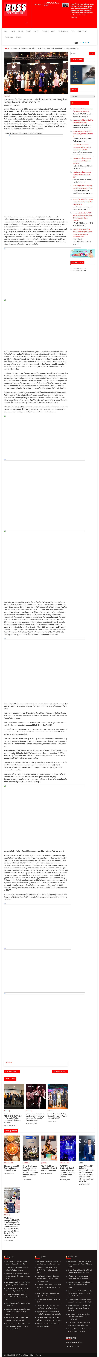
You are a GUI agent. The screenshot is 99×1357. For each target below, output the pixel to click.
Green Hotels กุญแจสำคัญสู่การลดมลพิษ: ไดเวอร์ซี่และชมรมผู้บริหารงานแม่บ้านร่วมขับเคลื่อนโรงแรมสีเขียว (30, 1171)
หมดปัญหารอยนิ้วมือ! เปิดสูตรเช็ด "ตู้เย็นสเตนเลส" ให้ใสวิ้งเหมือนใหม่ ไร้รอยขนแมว (18, 1311)
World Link (72, 1257)
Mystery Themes (35, 1355)
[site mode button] (76, 43)
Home (6, 31)
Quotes (36, 31)
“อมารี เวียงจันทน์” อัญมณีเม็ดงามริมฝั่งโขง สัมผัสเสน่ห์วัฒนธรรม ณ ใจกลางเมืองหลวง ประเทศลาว (13, 1071)
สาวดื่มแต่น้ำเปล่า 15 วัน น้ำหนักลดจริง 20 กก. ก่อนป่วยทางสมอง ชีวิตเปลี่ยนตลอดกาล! (79, 1308)
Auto (53, 31)
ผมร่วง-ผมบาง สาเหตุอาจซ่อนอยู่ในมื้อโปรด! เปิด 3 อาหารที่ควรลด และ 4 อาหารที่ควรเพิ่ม (79, 1316)
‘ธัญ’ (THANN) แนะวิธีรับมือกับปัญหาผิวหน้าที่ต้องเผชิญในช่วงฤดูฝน (49, 1168)
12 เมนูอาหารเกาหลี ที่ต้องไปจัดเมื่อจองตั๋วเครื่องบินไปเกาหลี (11, 1168)
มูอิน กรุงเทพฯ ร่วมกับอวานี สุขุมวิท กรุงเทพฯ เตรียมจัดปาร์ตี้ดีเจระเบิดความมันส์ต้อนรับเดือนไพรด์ (35, 1117)
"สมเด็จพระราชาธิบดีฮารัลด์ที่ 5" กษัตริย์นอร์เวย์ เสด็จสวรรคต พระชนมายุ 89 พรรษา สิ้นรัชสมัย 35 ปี (18, 1326)
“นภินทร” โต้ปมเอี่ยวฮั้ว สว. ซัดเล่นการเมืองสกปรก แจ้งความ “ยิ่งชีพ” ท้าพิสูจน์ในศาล (83, 202)
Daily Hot (10, 1257)
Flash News (9, 37)
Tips (73, 31)
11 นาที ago (68, 17)
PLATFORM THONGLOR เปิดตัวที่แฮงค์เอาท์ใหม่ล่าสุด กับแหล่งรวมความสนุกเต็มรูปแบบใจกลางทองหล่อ (67, 1171)
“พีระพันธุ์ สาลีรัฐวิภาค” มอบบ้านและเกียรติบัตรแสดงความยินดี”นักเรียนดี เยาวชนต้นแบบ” (60, 1071)
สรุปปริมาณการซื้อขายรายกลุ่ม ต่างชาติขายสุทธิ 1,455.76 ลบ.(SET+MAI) (82, 161)
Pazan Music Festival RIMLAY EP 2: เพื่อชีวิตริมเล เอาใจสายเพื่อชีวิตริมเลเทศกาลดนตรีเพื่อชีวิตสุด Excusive (13, 1118)
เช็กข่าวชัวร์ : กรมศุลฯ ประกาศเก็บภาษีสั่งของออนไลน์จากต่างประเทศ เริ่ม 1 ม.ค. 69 (49, 1287)
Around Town (82, 31)
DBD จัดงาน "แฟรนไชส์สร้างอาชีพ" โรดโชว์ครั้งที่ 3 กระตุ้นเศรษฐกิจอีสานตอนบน (48, 1270)
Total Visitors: (76, 270)
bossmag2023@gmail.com (74, 1342)
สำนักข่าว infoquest (80, 103)
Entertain (6, 96)
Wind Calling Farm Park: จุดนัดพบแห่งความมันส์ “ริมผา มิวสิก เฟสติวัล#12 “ (57, 1116)
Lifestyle (45, 31)
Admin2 (17, 105)
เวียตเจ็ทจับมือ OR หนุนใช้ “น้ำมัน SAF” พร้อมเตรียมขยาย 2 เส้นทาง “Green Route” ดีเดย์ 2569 (48, 1278)
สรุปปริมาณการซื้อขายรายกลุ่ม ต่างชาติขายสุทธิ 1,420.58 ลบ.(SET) (82, 174)
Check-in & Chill (63, 31)
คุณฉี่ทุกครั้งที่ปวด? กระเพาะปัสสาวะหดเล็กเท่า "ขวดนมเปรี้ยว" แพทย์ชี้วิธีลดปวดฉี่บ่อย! (18, 1276)
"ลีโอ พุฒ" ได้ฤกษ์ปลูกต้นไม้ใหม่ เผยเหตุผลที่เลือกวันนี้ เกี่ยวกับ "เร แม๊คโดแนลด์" (18, 1297)
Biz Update (41, 1257)
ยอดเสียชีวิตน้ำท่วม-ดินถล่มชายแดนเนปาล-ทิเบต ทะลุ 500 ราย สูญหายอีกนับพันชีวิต (82, 147)
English (18, 37)
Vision (28, 31)
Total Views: (76, 268)
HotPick (20, 31)
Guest (13, 31)
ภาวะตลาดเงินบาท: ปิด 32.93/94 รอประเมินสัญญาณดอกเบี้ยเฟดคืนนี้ (83, 133)
